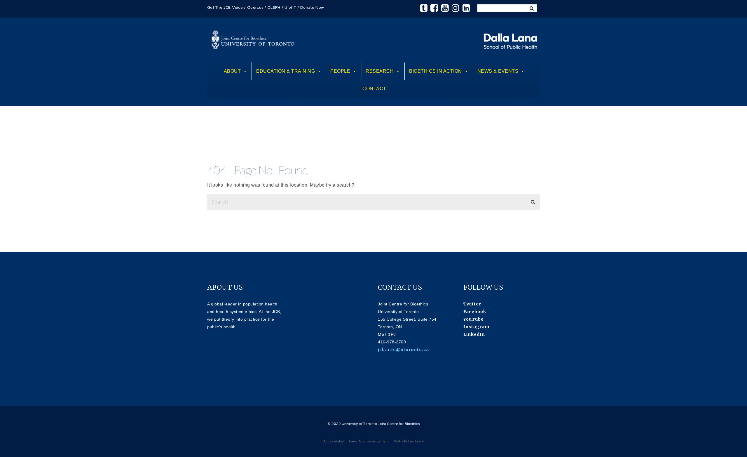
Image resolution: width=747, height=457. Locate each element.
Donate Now (312, 8)
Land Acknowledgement (369, 441)
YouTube (473, 319)
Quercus (255, 8)
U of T (290, 8)
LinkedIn (474, 334)
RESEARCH (380, 71)
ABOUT (232, 71)
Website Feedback (409, 441)
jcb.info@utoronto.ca (403, 349)
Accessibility (333, 441)
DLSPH (274, 8)
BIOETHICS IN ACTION (435, 71)
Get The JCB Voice (225, 8)
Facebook (474, 311)
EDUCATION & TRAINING (285, 71)
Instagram (476, 326)
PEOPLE (340, 71)
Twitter (472, 304)
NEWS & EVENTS (498, 71)
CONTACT (374, 88)
